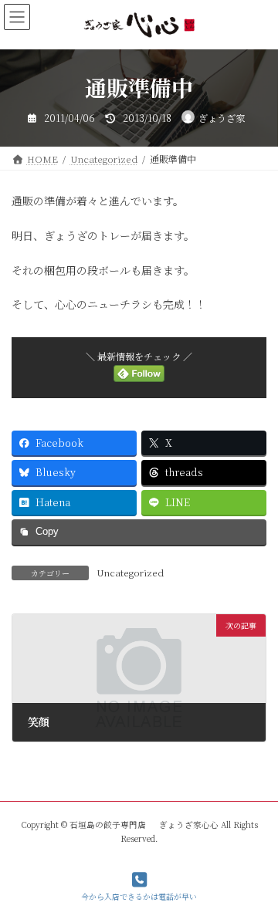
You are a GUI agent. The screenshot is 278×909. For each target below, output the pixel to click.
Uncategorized (130, 572)
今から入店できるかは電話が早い (139, 895)
